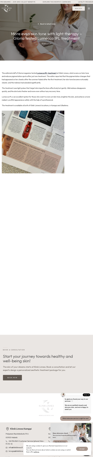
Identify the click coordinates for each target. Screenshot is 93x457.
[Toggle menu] (89, 8)
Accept (82, 449)
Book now (78, 8)
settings (36, 452)
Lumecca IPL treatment (46, 73)
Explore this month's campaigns (54, 2)
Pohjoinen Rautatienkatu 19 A (17, 434)
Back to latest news (47, 24)
